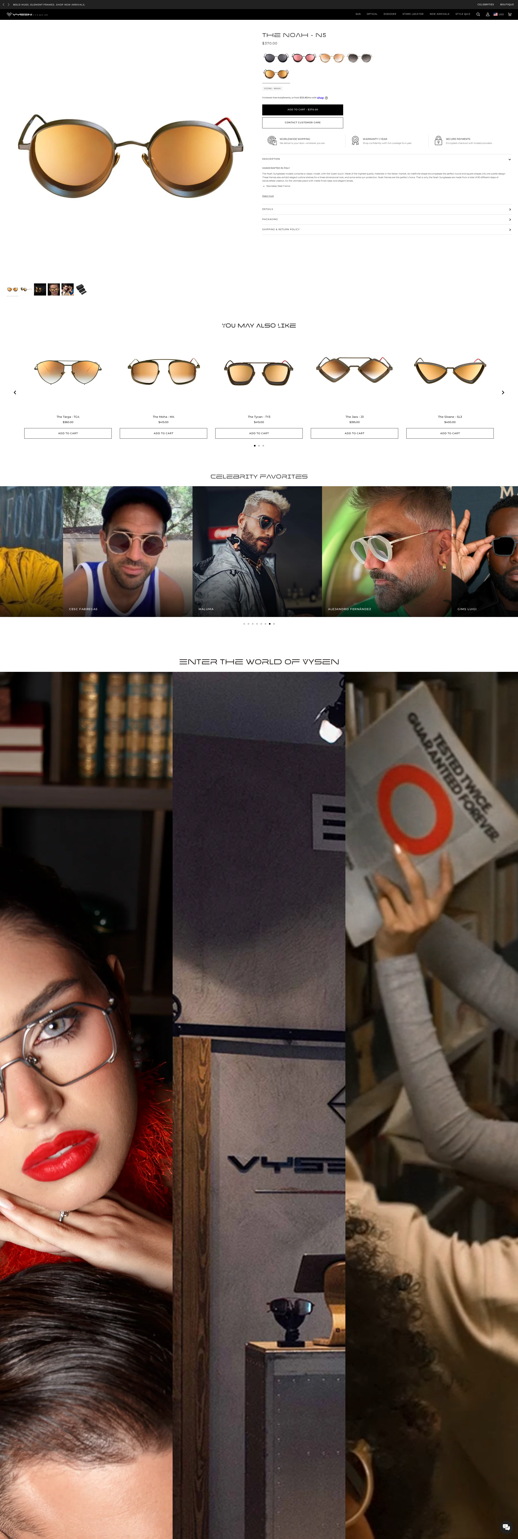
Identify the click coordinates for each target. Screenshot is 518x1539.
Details (267, 209)
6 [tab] (265, 624)
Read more (268, 196)
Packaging (270, 219)
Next (8, 4)
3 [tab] (253, 624)
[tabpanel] (65, 551)
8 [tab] (274, 624)
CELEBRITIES (486, 4)
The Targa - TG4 (68, 417)
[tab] (255, 446)
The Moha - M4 (163, 417)
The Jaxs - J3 (355, 417)
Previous (3, 4)
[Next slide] (503, 392)
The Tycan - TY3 (259, 417)
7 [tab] (270, 624)
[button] (506, 1527)
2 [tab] (248, 624)
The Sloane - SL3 (450, 417)
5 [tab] (261, 624)
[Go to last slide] (15, 392)
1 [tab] (244, 624)
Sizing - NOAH (272, 88)
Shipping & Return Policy (281, 229)
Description (271, 159)
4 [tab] (257, 624)
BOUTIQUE (507, 4)
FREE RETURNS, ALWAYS (29, 4)
